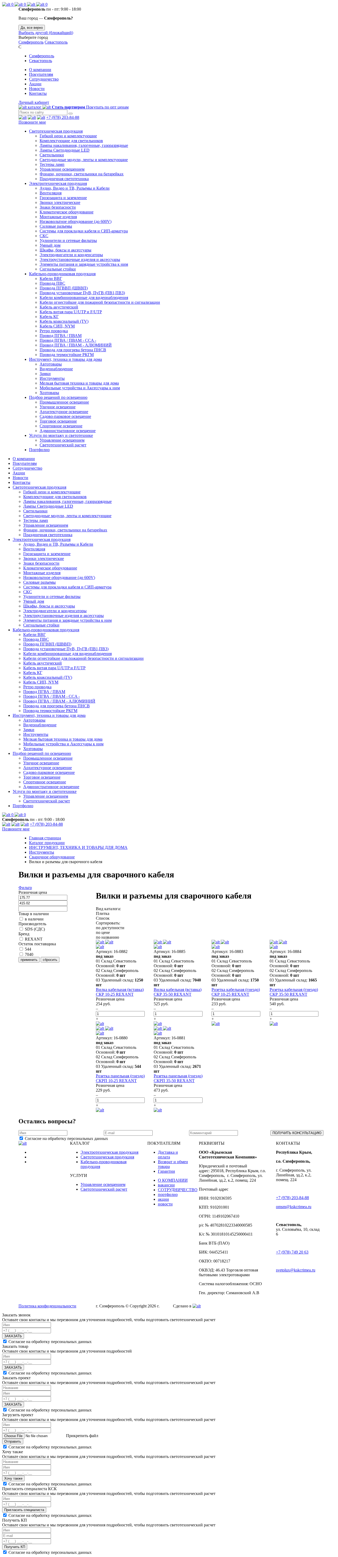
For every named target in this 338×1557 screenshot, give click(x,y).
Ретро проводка (54, 331)
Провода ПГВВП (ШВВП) (64, 288)
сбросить (50, 960)
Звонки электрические (60, 202)
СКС (44, 235)
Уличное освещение (58, 407)
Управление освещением (62, 169)
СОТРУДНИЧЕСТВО (178, 1189)
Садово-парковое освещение (65, 416)
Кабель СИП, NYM (57, 326)
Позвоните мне (32, 122)
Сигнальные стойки (58, 269)
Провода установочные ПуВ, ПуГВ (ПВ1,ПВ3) (82, 293)
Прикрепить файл (81, 1435)
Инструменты (52, 378)
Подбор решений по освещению (58, 397)
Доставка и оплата (168, 1154)
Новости (37, 88)
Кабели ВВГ (51, 278)
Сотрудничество (44, 79)
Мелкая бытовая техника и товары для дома (79, 383)
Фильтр (25, 887)
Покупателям (41, 74)
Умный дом (50, 245)
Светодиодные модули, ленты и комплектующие (84, 159)
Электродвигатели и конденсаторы (71, 255)
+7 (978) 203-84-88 (62, 117)
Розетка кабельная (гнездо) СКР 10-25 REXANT (236, 992)
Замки (45, 373)
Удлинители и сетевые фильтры (68, 240)
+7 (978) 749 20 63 (292, 1252)
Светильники (52, 155)
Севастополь (56, 42)
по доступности (110, 927)
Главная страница (45, 838)
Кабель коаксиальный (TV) (64, 321)
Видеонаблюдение (56, 369)
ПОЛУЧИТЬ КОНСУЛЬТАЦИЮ (297, 1133)
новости (165, 1204)
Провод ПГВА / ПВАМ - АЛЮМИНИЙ (76, 345)
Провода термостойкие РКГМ (67, 354)
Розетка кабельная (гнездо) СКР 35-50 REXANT (294, 992)
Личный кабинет (33, 102)
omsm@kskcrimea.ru (293, 1206)
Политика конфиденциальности (47, 1306)
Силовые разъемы (56, 226)
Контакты (38, 93)
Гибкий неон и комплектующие (68, 136)
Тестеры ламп (52, 164)
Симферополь (31, 42)
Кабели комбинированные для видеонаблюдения (84, 297)
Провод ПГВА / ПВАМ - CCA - (68, 340)
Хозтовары (49, 392)
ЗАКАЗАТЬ (13, 1336)
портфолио (168, 1194)
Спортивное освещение (61, 426)
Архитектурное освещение (64, 411)
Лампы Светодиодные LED (65, 150)
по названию (107, 937)
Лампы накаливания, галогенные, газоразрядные (84, 145)
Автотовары (51, 364)
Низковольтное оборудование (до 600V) (75, 221)
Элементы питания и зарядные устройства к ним (84, 264)
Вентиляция (51, 193)
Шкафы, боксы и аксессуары (65, 250)
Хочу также (13, 1478)
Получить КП (14, 1547)
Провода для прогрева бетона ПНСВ (73, 350)
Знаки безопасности (58, 207)
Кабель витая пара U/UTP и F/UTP (71, 312)
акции (163, 1199)
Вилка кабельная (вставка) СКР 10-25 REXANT (120, 992)
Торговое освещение (58, 421)
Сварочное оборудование (52, 857)
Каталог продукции (47, 842)
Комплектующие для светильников (71, 140)
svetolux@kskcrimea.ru (295, 1270)
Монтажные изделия (58, 216)
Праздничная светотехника (64, 178)
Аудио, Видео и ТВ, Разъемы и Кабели (75, 188)
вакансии (166, 1185)
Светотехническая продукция (56, 131)
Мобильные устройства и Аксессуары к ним (80, 388)
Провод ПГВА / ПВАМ (61, 335)
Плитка (102, 913)
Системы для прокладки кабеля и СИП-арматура (84, 231)
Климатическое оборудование (66, 212)
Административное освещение (68, 430)
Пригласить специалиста (24, 1510)
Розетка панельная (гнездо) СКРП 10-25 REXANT (120, 1078)
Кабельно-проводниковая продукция (62, 274)
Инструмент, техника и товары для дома (65, 359)
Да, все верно (32, 28)
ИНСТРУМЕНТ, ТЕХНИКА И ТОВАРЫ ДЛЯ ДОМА (78, 847)
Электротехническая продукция (58, 183)
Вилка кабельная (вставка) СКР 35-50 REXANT (177, 992)
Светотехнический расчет (63, 445)
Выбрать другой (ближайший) (45, 32)
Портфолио (39, 449)
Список (103, 918)
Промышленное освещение (64, 402)
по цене (103, 932)
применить (29, 960)
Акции (35, 84)
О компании (40, 69)
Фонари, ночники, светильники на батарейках (82, 174)
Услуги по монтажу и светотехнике (61, 435)
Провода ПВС (52, 283)
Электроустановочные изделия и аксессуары (80, 259)
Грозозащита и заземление (63, 197)
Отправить (12, 1441)
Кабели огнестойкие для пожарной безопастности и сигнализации (100, 302)
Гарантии (166, 1171)
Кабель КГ (49, 316)
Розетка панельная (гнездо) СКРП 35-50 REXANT (178, 1078)
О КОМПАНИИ (173, 1180)
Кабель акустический (59, 307)
